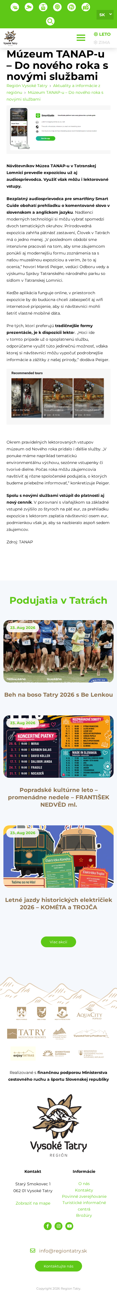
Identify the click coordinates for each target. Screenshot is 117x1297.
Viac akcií (58, 942)
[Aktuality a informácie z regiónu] (57, 7)
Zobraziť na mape (33, 1203)
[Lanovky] (43, 7)
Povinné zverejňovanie (84, 1196)
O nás (84, 1183)
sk (102, 14)
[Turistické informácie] (71, 7)
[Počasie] (15, 7)
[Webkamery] (29, 7)
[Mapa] (86, 7)
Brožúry (84, 1215)
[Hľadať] (50, 21)
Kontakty (84, 1190)
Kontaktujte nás (58, 1266)
